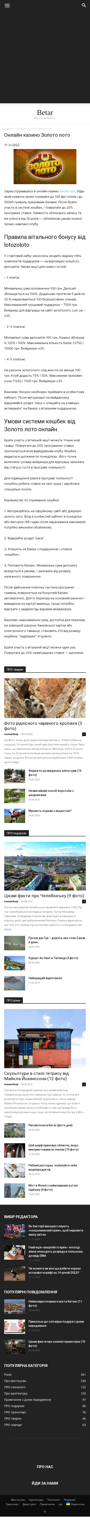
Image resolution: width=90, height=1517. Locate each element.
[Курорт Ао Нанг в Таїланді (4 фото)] (14, 963)
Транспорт (12, 1504)
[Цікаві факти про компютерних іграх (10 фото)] (14, 1347)
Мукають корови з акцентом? (50, 811)
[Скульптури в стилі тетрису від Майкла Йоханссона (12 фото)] (45, 1038)
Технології (53, 1500)
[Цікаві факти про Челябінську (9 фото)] (45, 866)
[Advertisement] (45, 58)
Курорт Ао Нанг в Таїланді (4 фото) (53, 958)
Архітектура (36, 1500)
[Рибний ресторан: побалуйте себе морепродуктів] (14, 1170)
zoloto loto (67, 191)
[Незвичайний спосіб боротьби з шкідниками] (14, 796)
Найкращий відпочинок (45, 978)
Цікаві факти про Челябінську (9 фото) (44, 895)
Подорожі (70, 1500)
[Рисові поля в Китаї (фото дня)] (14, 1130)
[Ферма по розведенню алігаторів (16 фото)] (14, 776)
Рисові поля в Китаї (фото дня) (50, 1125)
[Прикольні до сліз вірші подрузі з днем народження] (14, 1326)
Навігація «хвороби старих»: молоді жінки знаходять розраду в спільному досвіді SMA (55, 1251)
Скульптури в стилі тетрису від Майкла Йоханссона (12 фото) (36, 1076)
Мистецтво (18, 1500)
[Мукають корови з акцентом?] (14, 816)
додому (8, 128)
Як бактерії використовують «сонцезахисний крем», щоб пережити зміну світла (55, 1230)
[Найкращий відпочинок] (14, 983)
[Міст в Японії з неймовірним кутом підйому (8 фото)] (14, 1190)
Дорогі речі (29, 1504)
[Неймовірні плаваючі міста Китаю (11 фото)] (14, 1306)
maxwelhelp (11, 734)
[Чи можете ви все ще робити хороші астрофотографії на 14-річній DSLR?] (14, 1273)
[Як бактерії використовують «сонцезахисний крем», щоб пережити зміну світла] (14, 1231)
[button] (7, 5)
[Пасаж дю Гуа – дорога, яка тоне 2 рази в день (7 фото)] (14, 943)
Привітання (47, 1504)
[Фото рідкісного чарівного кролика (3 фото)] (45, 698)
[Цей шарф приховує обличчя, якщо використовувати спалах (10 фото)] (14, 1150)
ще (60, 1504)
